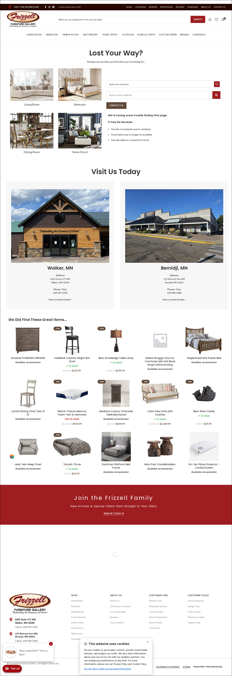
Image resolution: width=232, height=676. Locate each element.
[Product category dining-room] (31, 134)
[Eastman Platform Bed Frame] (116, 446)
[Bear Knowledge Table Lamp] (116, 340)
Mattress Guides (196, 617)
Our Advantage (117, 611)
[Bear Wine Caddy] (204, 393)
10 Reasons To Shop (120, 606)
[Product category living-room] (31, 88)
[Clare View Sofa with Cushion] (160, 393)
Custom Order (156, 611)
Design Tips (194, 606)
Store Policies (156, 622)
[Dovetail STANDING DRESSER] (28, 340)
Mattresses (77, 633)
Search (198, 19)
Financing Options (158, 606)
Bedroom (75, 606)
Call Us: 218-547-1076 (26, 627)
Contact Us (154, 628)
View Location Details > (60, 299)
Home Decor (77, 628)
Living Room (77, 600)
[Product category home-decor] (80, 134)
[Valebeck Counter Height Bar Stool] (72, 340)
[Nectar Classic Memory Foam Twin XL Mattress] (72, 393)
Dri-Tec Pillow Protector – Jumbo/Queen (204, 466)
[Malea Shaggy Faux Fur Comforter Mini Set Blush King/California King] (160, 340)
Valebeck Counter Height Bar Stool (72, 359)
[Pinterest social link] (53, 7)
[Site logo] (23, 19)
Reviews (114, 617)
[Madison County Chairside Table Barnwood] (116, 393)
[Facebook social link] (46, 7)
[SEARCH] (217, 84)
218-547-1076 (60, 292)
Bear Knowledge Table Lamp (116, 358)
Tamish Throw (72, 464)
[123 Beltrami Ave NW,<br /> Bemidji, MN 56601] (11, 634)
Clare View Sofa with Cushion (160, 413)
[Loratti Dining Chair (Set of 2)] (28, 393)
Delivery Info (155, 600)
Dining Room (77, 611)
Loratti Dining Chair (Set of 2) (28, 413)
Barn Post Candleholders (160, 464)
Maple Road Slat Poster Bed (204, 358)
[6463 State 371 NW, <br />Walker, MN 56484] (11, 619)
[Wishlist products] (216, 19)
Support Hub (194, 622)
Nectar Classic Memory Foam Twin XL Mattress (72, 413)
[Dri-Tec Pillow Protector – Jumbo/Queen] (204, 446)
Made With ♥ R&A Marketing (208, 666)
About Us (116, 595)
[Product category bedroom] (80, 88)
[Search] (216, 95)
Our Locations (117, 622)
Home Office (77, 622)
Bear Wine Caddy (204, 411)
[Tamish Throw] (72, 446)
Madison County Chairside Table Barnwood (116, 413)
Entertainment (78, 617)
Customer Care (158, 595)
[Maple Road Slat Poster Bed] (204, 340)
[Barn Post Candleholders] (160, 446)
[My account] (210, 19)
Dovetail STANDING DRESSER (28, 358)
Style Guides (194, 611)
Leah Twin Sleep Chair (28, 464)
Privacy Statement (158, 617)
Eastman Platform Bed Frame (116, 466)
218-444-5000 (174, 292)
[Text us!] (12, 669)
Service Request (196, 600)
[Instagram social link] (49, 7)
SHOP (74, 595)
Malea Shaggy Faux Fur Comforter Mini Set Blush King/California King (160, 361)
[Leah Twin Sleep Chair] (28, 446)
